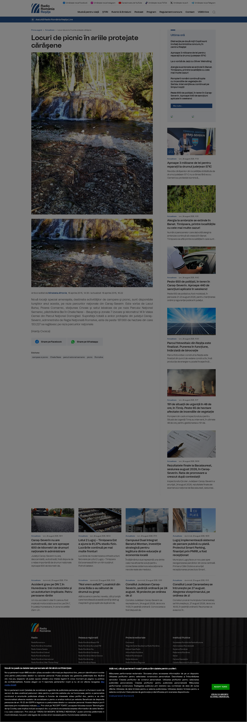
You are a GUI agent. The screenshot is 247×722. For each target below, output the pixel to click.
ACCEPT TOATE (220, 687)
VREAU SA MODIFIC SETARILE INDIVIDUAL (219, 696)
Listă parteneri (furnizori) (121, 696)
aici (38, 706)
